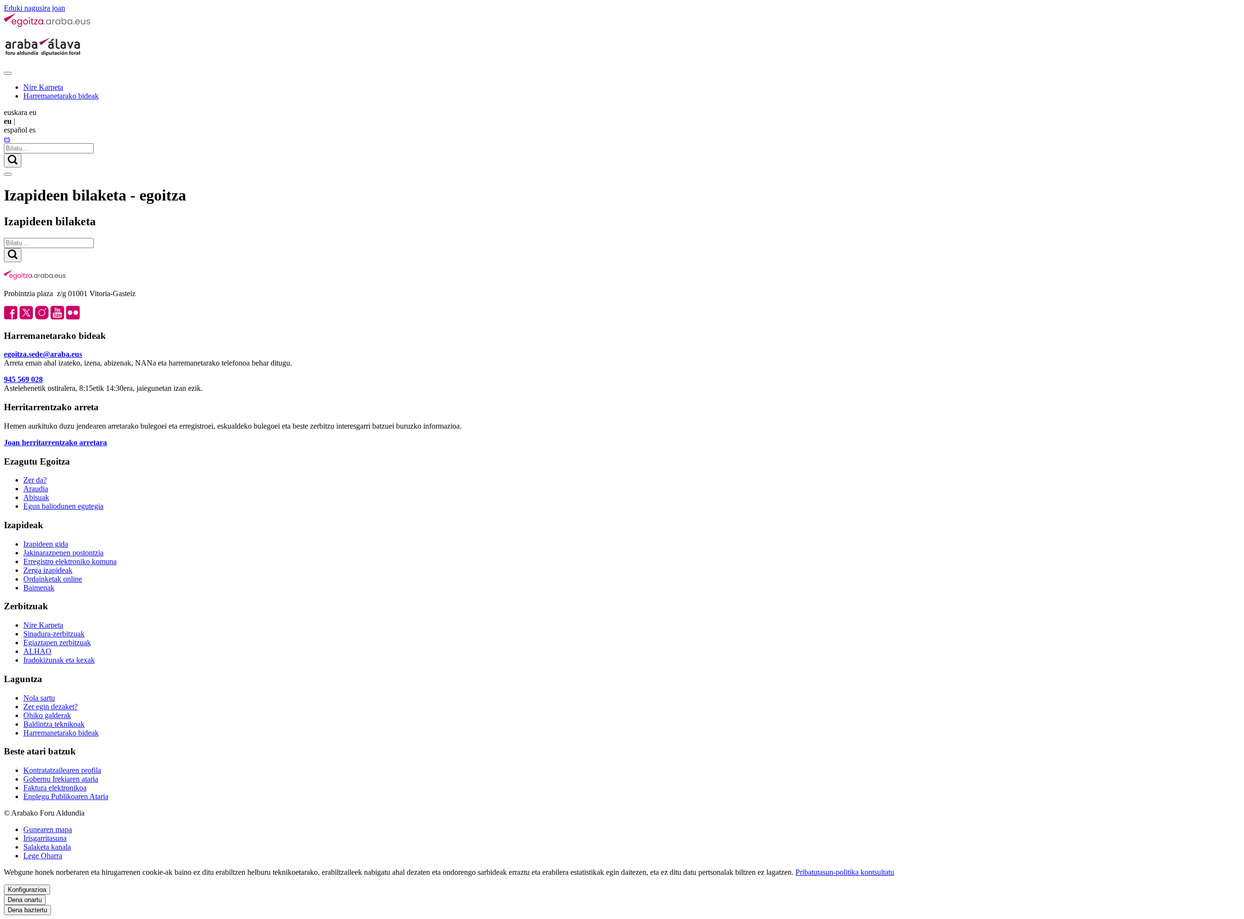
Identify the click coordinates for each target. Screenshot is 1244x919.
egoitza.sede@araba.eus (43, 354)
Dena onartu (25, 899)
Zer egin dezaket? (50, 706)
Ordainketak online (52, 579)
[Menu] (8, 73)
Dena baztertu (27, 910)
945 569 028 (23, 379)
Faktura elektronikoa (54, 788)
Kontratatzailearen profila (62, 770)
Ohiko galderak (47, 715)
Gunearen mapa (47, 829)
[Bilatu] (12, 160)
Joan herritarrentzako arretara (55, 442)
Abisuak (36, 497)
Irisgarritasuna (45, 838)
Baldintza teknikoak (54, 724)
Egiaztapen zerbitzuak (57, 642)
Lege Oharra (42, 856)
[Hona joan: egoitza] (47, 25)
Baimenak (38, 588)
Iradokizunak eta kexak (59, 660)
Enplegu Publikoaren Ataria (65, 796)
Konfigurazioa (27, 889)
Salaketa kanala (47, 847)
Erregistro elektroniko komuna (70, 561)
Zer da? (35, 480)
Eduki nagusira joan (34, 8)
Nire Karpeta (43, 87)
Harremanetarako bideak (61, 96)
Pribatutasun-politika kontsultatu (844, 872)
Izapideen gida (45, 544)
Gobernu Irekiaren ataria (60, 779)
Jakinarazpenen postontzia (63, 553)
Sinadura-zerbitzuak (54, 634)
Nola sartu (39, 698)
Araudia (35, 489)
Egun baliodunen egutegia (63, 506)
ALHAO (37, 651)
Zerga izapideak (47, 570)
